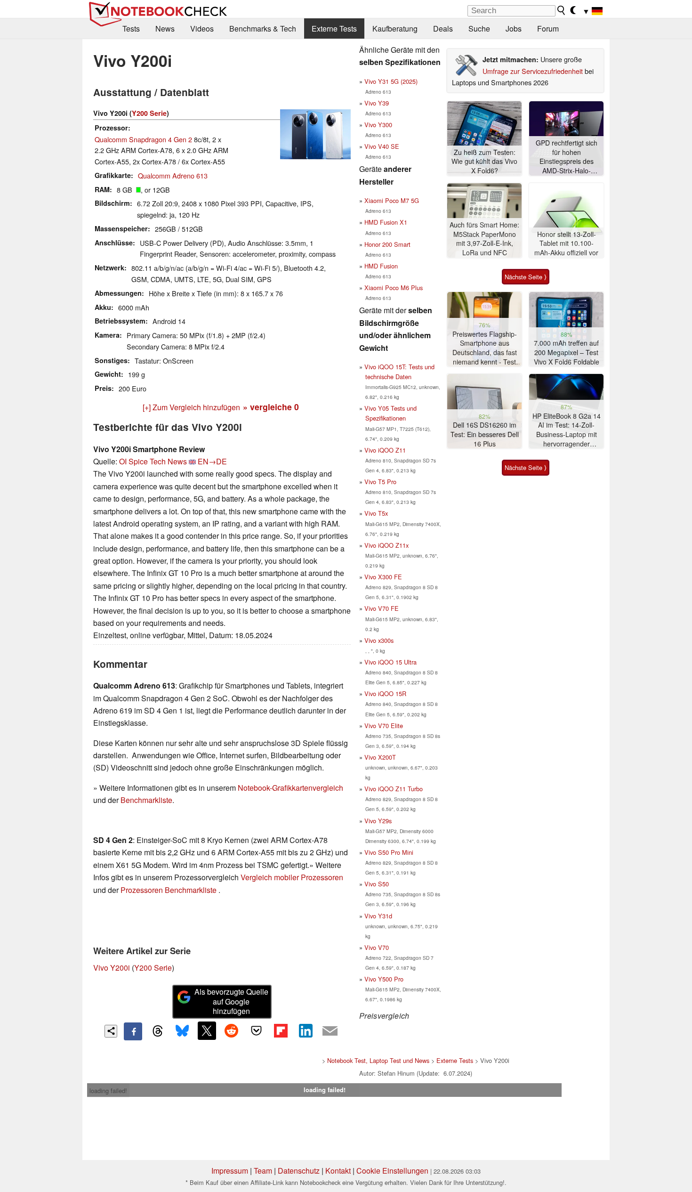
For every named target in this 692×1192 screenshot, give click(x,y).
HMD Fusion (381, 265)
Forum (548, 28)
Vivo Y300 (378, 124)
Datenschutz (299, 1170)
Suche (479, 28)
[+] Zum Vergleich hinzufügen (191, 407)
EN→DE (212, 461)
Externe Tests (334, 28)
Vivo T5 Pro (380, 481)
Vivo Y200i (111, 967)
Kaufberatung (395, 28)
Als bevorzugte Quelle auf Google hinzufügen (231, 1001)
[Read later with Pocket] (256, 1030)
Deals (443, 28)
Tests (131, 28)
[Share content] (111, 1031)
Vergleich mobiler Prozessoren (292, 877)
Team (263, 1170)
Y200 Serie (149, 113)
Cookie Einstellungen (392, 1170)
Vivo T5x (376, 513)
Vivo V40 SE (381, 146)
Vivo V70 (376, 947)
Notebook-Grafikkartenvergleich (290, 787)
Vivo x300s (379, 640)
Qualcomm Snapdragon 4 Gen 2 (143, 139)
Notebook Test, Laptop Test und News (378, 1060)
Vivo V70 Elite (383, 725)
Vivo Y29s (378, 820)
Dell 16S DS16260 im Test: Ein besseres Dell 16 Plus (485, 434)
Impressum (229, 1170)
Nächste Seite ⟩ (526, 276)
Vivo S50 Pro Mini (388, 852)
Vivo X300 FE (383, 576)
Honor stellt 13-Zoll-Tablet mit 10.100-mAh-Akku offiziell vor (566, 243)
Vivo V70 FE (381, 608)
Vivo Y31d (378, 915)
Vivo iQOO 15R (385, 693)
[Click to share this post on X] (207, 1030)
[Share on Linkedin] (305, 1030)
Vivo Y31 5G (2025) (391, 81)
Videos (202, 28)
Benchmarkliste (146, 800)
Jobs (514, 28)
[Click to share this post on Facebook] (133, 1031)
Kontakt (338, 1170)
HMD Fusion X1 (385, 222)
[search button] (561, 10)
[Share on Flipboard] (281, 1030)
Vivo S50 (376, 883)
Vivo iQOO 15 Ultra (390, 661)
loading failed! (108, 1090)
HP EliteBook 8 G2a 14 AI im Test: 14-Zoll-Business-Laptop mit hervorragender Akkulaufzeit (566, 430)
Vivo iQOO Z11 (385, 450)
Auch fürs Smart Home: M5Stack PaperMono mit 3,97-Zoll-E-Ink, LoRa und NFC (484, 238)
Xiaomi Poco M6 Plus (393, 287)
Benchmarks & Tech (262, 28)
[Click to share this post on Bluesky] (182, 1031)
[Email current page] (330, 1031)
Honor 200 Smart (387, 244)
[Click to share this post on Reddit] (232, 1030)
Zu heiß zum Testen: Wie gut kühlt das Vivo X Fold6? (484, 161)
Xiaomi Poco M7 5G (391, 200)
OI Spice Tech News (153, 461)
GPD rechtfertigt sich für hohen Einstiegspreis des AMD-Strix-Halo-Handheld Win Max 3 (566, 157)
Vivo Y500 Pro (383, 978)
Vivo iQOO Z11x (386, 545)
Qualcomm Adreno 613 (173, 175)
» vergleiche (271, 407)
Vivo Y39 (376, 102)
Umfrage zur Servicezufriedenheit (533, 71)
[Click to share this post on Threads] (158, 1031)
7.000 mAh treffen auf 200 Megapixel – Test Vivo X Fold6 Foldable (566, 352)
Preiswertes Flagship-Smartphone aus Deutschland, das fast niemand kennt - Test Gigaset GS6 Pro (484, 348)
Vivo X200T (380, 757)
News (165, 28)
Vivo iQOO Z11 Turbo (393, 788)
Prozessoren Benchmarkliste (169, 889)
